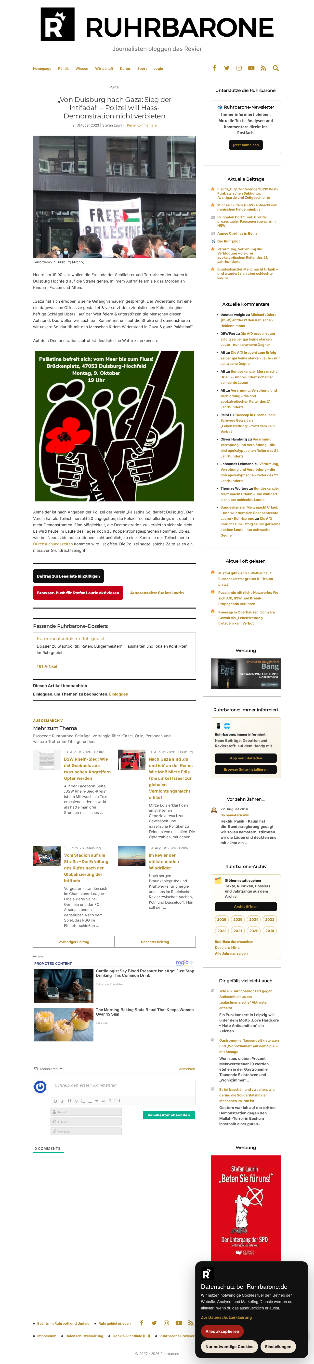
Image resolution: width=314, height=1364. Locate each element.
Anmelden (186, 1069)
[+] (117, 1101)
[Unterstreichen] (69, 1101)
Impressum (46, 1336)
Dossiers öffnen (228, 947)
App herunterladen (246, 758)
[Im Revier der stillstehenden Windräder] (131, 856)
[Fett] (55, 1101)
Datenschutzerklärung (84, 1336)
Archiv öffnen (246, 906)
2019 (269, 931)
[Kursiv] (62, 1101)
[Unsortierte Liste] (90, 1101)
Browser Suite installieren (246, 769)
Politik (63, 68)
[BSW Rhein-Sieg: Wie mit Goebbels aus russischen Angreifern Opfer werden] (47, 760)
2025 (237, 919)
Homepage (42, 68)
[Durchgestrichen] (76, 1101)
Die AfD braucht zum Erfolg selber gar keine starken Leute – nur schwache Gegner (248, 339)
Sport (142, 68)
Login (158, 68)
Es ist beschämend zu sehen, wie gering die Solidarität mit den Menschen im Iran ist (247, 1095)
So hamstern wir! (235, 815)
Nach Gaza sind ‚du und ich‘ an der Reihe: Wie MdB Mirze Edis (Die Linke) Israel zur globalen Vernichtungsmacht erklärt (171, 778)
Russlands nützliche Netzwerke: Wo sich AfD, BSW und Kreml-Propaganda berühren (248, 598)
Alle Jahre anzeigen (231, 953)
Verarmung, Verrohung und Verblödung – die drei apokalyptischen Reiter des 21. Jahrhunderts (242, 255)
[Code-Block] (103, 1101)
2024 (254, 919)
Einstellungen (278, 1346)
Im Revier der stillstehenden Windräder (164, 861)
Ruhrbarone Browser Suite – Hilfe (187, 1336)
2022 (221, 931)
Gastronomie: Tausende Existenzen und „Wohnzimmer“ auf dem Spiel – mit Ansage (249, 1046)
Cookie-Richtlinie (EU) (131, 1336)
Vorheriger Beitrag (73, 942)
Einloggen (118, 694)
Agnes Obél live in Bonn (237, 233)
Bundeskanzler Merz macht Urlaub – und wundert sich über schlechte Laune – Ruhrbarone (249, 513)
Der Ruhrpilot (228, 241)
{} (110, 1101)
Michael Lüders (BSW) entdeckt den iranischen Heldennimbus (247, 207)
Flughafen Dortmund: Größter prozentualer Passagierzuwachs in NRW (246, 221)
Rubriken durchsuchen (234, 941)
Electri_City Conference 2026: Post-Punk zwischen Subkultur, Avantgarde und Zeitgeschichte (247, 193)
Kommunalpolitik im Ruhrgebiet (71, 638)
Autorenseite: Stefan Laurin (157, 592)
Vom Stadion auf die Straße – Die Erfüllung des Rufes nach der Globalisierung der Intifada (86, 868)
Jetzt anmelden (246, 144)
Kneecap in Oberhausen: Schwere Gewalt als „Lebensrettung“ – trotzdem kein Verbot (246, 617)
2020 (254, 931)
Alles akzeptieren (222, 1331)
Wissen (82, 68)
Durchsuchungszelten (53, 543)
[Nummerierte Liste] (83, 1101)
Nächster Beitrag (155, 942)
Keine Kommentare (142, 125)
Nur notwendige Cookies (229, 1346)
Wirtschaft (104, 68)
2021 (238, 931)
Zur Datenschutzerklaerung (226, 1317)
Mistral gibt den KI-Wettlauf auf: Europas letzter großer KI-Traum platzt (245, 578)
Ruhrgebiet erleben (115, 1323)
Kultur (125, 68)
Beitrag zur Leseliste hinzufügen (68, 576)
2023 (270, 919)
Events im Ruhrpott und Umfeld (63, 1323)
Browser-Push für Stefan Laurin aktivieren (78, 592)
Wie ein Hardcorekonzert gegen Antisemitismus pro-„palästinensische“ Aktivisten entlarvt (246, 999)
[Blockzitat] (96, 1101)
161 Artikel (47, 666)
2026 (221, 919)
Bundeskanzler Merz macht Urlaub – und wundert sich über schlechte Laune (247, 273)
